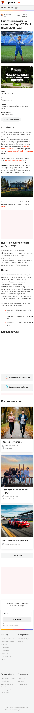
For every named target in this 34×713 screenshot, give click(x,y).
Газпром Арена (6, 100)
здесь (3, 207)
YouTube (21, 681)
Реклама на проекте (7, 639)
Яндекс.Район (22, 684)
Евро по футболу (24, 15)
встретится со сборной (20, 151)
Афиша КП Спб (7, 15)
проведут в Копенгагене (13, 160)
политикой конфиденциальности (11, 625)
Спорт (18, 15)
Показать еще (17, 556)
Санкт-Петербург (23, 639)
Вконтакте (21, 678)
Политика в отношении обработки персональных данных (6, 653)
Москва (20, 642)
